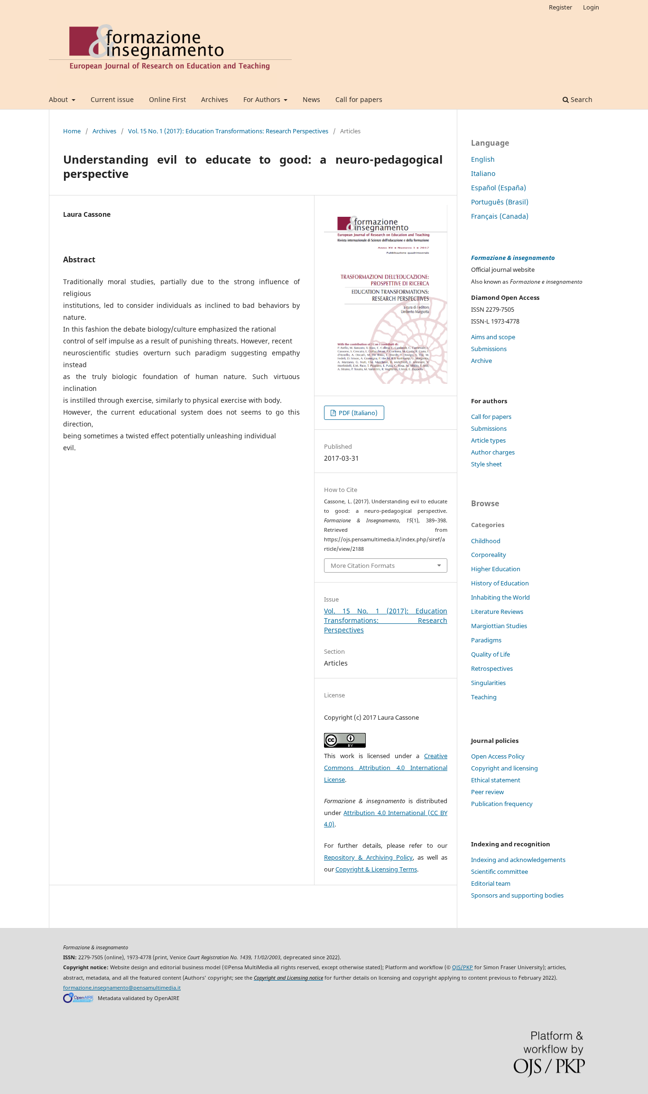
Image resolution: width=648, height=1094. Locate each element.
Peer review (487, 792)
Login (591, 7)
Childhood (485, 541)
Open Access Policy (498, 756)
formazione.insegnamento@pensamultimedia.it (122, 987)
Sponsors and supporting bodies (517, 895)
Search (580, 99)
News (311, 99)
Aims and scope (493, 337)
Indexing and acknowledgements (518, 859)
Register (560, 7)
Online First (167, 99)
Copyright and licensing (504, 768)
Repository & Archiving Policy (368, 857)
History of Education (500, 583)
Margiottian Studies (499, 625)
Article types (488, 440)
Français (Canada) (499, 216)
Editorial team (490, 883)
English (483, 159)
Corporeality (488, 554)
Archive (481, 360)
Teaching (484, 697)
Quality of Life (490, 654)
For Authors (262, 99)
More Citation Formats (363, 565)
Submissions (489, 348)
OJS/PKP (462, 967)
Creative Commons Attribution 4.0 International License (385, 767)
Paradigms (486, 640)
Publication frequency (502, 803)
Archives (214, 99)
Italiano (483, 173)
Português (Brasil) (499, 201)
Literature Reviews (497, 611)
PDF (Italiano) (357, 412)
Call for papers (358, 99)
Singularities (488, 682)
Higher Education (495, 569)
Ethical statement (495, 780)
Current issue (112, 99)
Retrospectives (492, 668)
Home (72, 131)
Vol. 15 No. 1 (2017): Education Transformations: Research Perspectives (228, 131)
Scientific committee (499, 871)
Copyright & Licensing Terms (376, 869)
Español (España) (498, 187)
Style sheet (486, 464)
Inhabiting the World (500, 597)
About (59, 99)
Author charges (493, 452)
